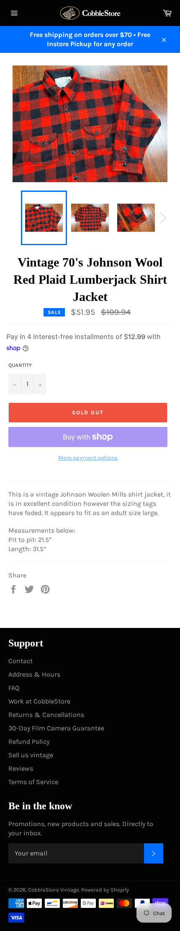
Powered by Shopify (105, 890)
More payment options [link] (88, 457)
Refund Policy (28, 741)
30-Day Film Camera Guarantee (56, 728)
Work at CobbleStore (39, 701)
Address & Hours (34, 674)
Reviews (20, 768)
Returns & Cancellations (46, 715)
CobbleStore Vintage (53, 890)
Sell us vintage (30, 755)
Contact (20, 661)
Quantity (20, 365)
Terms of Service (33, 782)
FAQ (13, 688)
